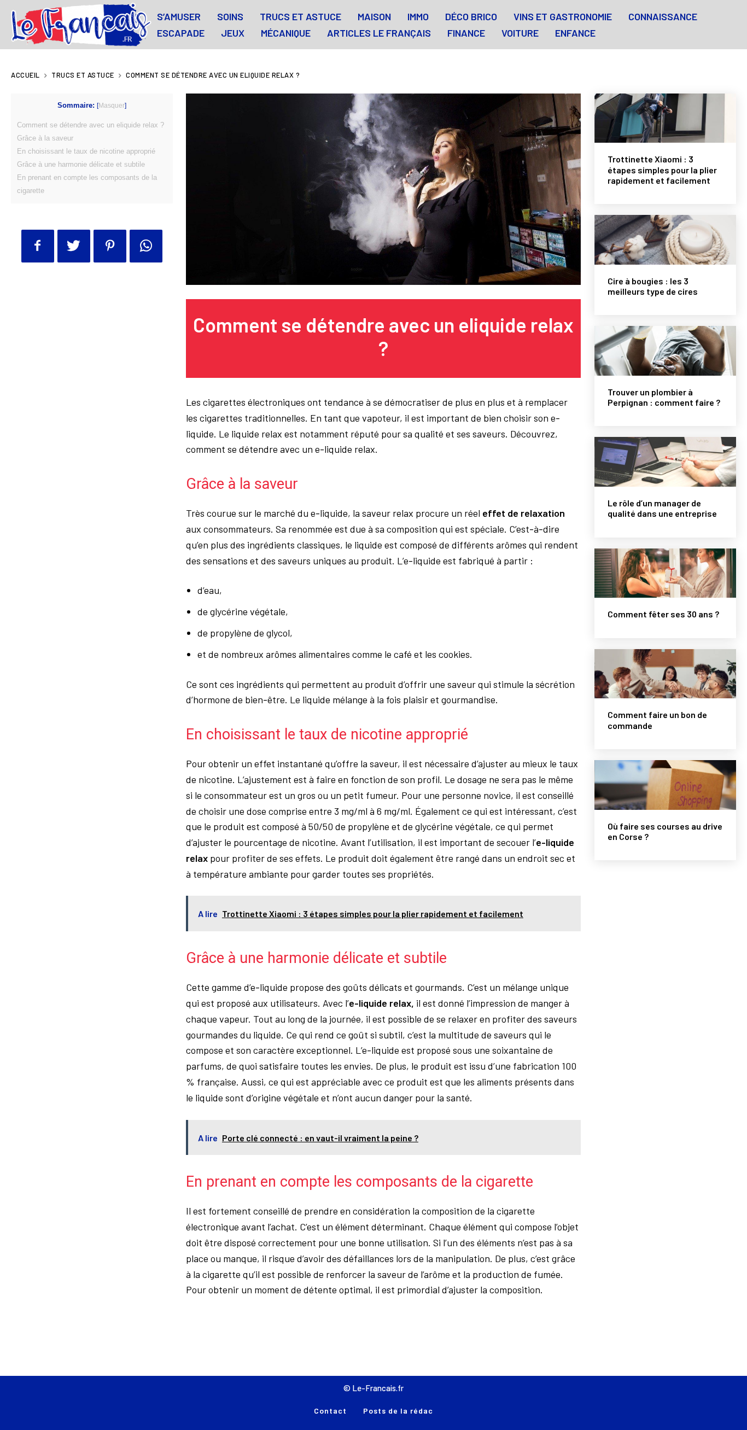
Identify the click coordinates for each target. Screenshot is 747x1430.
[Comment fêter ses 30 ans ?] (665, 573)
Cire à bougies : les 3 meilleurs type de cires (653, 286)
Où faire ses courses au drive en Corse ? (665, 831)
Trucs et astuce (82, 75)
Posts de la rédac (398, 1410)
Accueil (25, 75)
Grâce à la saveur (45, 138)
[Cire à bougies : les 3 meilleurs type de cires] (665, 240)
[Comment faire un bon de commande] (665, 674)
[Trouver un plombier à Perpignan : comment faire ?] (665, 351)
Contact (330, 1410)
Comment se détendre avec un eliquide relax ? (90, 125)
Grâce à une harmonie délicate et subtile (81, 164)
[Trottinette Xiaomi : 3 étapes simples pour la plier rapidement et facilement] (665, 118)
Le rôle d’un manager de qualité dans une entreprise (662, 508)
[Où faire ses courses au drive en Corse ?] (665, 785)
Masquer (111, 105)
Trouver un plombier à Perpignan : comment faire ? (664, 397)
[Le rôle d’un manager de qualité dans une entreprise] (665, 462)
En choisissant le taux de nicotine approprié (86, 151)
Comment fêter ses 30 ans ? (663, 614)
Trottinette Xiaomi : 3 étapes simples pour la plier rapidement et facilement (662, 169)
